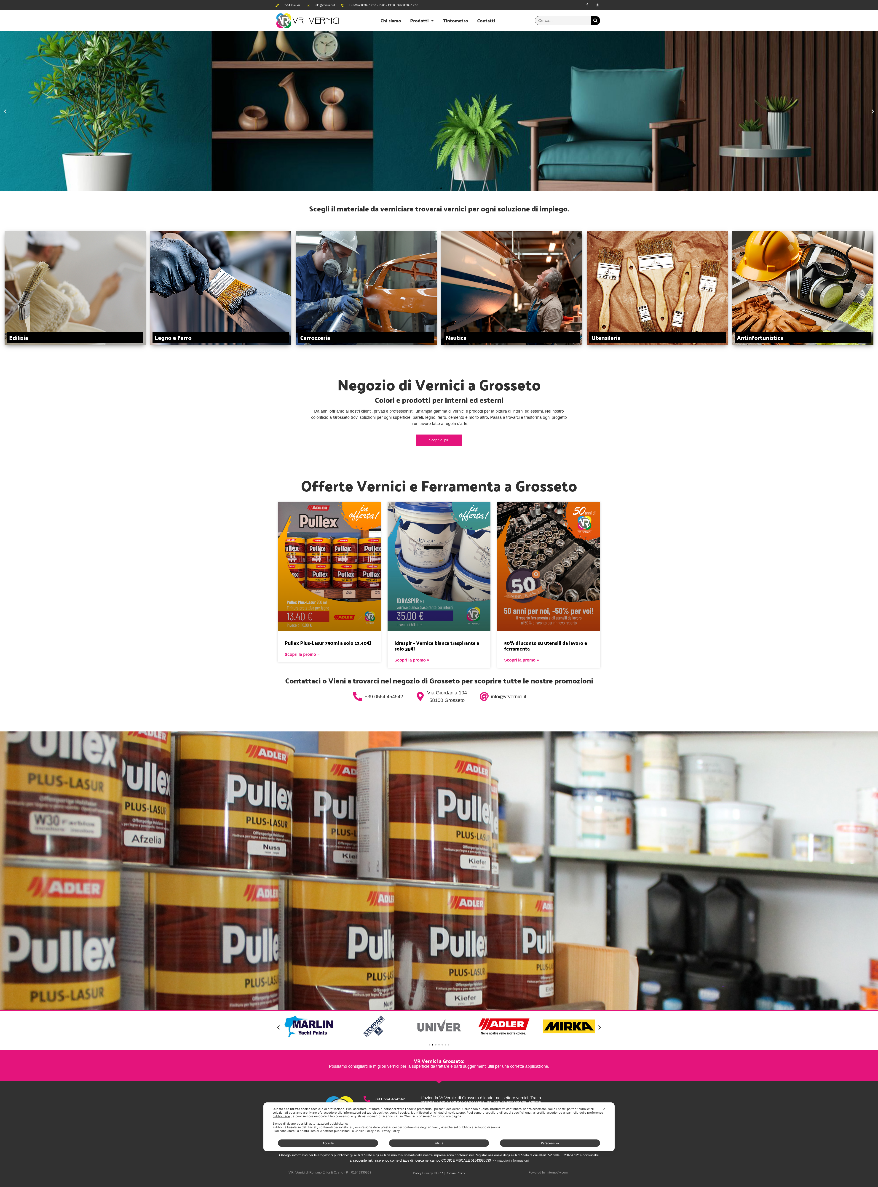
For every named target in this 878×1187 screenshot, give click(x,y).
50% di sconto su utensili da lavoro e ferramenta (545, 645)
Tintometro (455, 20)
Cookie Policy (455, 1173)
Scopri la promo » (302, 654)
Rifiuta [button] (438, 1143)
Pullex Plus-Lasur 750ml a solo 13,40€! (328, 642)
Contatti (486, 20)
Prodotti (419, 20)
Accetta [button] (328, 1143)
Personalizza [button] (550, 1143)
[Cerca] (595, 20)
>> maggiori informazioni (510, 1160)
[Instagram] (597, 5)
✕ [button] (604, 1108)
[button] (5, 111)
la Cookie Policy (362, 1131)
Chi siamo (390, 20)
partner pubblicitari (336, 1131)
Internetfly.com (557, 1172)
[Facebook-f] (587, 5)
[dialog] (439, 1126)
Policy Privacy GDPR (428, 1173)
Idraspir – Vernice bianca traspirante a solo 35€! (436, 645)
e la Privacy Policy (387, 1131)
